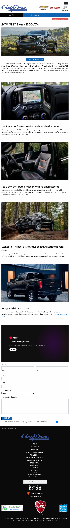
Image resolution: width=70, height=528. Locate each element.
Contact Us (7, 518)
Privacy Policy (28, 518)
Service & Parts (34, 474)
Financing (34, 455)
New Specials (34, 469)
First (3, 370)
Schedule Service (34, 477)
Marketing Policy (34, 460)
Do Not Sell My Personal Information (54, 518)
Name (4, 364)
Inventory (34, 463)
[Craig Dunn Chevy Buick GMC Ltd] (14, 8)
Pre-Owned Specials (34, 470)
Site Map (37, 518)
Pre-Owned (34, 467)
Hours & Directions (34, 452)
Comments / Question (9, 397)
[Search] (19, 481)
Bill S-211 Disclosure (34, 458)
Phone (3, 375)
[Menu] (66, 4)
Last (37, 370)
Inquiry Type (6, 390)
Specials (34, 472)
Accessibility (16, 518)
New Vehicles (34, 465)
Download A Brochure (35, 59)
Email (3, 383)
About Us (34, 450)
